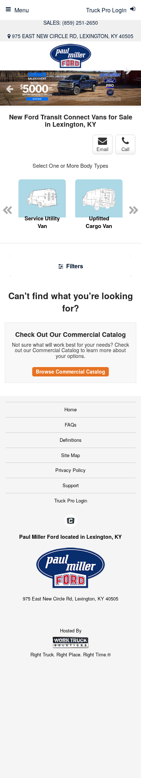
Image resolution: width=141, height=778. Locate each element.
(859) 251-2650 (80, 22)
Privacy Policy (70, 470)
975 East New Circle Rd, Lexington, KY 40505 (72, 36)
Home (70, 409)
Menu (21, 10)
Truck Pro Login (70, 500)
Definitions (71, 439)
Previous (9, 89)
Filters (74, 266)
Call (125, 149)
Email (102, 149)
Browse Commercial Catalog (70, 371)
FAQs (71, 424)
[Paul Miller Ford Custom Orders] (70, 88)
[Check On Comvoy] (70, 521)
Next (127, 70)
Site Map (70, 455)
